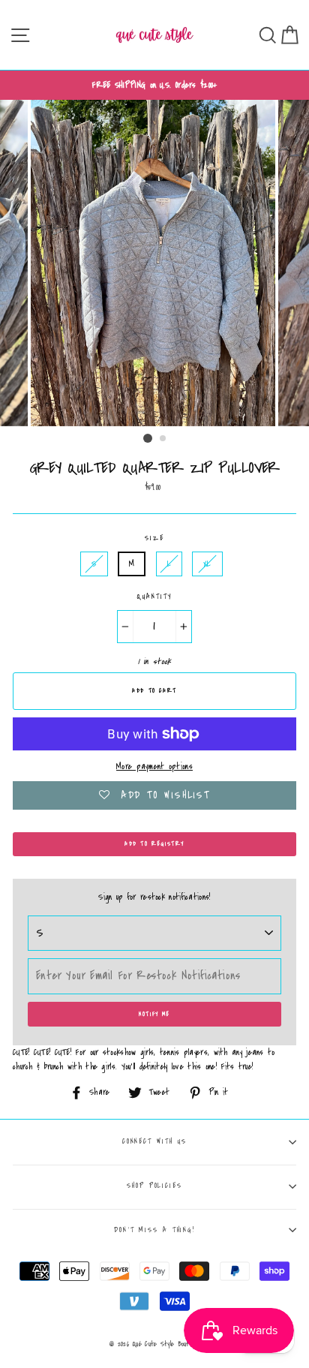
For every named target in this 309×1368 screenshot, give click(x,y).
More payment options (154, 766)
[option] (154, 85)
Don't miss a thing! (154, 1230)
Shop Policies (154, 1185)
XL (207, 564)
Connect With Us (155, 1141)
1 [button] (147, 438)
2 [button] (163, 439)
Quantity (154, 596)
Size (154, 538)
